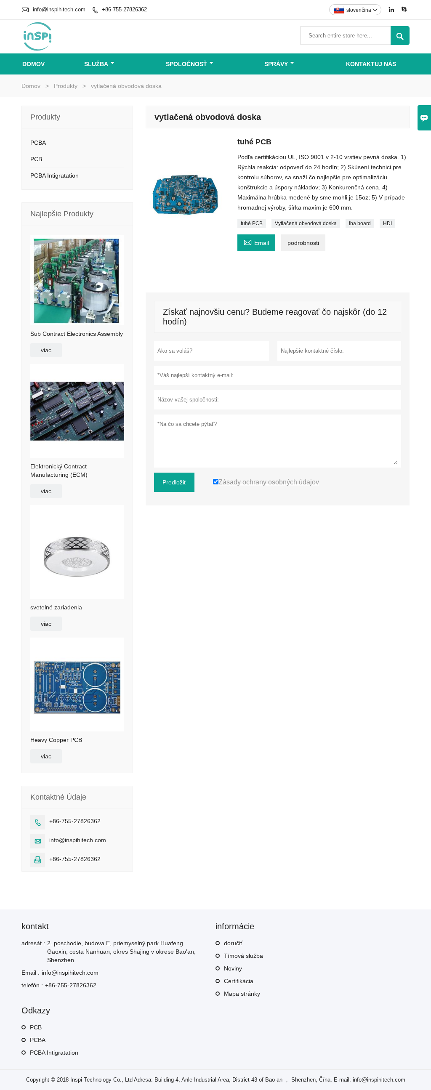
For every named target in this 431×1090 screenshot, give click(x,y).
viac (46, 350)
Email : (30, 972)
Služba (96, 64)
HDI (387, 223)
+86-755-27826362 (124, 9)
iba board (360, 223)
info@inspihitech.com (59, 9)
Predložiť (174, 482)
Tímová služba (243, 955)
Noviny (233, 968)
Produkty (65, 85)
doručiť (233, 943)
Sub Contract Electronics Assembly (76, 333)
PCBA (38, 142)
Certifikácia (238, 981)
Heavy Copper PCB (56, 739)
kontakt (35, 926)
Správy (276, 64)
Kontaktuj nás (371, 64)
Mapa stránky (242, 993)
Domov (33, 64)
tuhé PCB (252, 223)
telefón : (32, 985)
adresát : (33, 943)
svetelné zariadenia (56, 607)
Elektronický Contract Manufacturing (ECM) (59, 470)
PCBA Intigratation (54, 175)
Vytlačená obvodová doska (306, 223)
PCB (36, 159)
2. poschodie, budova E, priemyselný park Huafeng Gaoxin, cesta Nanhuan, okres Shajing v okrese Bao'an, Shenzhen (121, 951)
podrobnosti (303, 242)
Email (256, 241)
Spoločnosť (186, 64)
